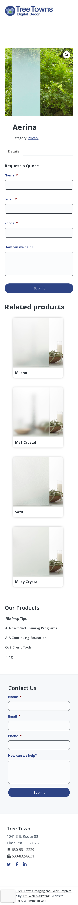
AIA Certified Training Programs (31, 628)
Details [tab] (14, 151)
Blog (9, 656)
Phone (11, 223)
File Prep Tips (16, 618)
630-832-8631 (23, 856)
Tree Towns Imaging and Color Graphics (43, 891)
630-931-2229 (23, 849)
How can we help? (19, 247)
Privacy (33, 138)
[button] (66, 54)
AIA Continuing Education (26, 637)
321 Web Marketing (36, 896)
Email (11, 199)
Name (11, 175)
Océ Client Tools (18, 647)
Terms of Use (36, 901)
